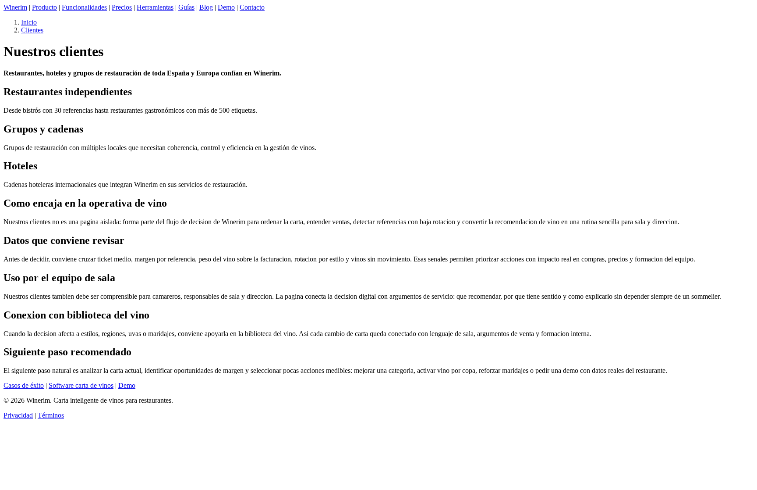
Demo (226, 7)
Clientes (32, 30)
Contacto (252, 7)
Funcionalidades (84, 7)
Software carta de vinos (81, 385)
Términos (51, 415)
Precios (122, 7)
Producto (44, 7)
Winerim (15, 7)
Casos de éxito (24, 385)
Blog (206, 7)
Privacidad (18, 415)
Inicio (29, 22)
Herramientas (155, 7)
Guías (186, 7)
